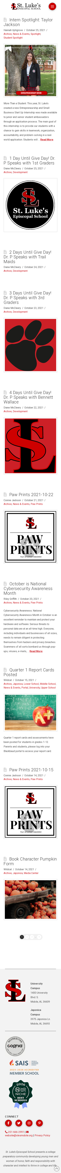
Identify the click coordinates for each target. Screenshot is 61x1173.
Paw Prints (37, 504)
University (34, 687)
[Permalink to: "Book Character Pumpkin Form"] (30, 899)
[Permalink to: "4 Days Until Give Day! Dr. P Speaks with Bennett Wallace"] (30, 445)
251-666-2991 (16, 1132)
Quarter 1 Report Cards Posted (29, 672)
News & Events (21, 33)
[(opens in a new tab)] (30, 205)
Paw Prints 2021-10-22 (31, 494)
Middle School (48, 683)
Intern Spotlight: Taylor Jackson (28, 22)
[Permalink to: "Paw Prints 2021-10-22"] (30, 536)
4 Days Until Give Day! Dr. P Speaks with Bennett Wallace (28, 397)
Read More (46, 139)
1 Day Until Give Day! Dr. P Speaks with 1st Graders (29, 161)
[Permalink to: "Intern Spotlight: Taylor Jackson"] (30, 70)
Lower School (31, 683)
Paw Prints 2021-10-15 (31, 769)
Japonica (18, 683)
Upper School (48, 687)
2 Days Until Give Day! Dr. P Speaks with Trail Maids (27, 257)
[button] (52, 6)
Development (20, 172)
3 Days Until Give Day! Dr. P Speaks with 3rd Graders (27, 298)
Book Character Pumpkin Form (30, 861)
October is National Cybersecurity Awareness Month (28, 588)
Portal (24, 687)
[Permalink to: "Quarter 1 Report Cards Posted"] (30, 712)
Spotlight (36, 33)
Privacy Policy (42, 1135)
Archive (8, 33)
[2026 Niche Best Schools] (20, 1094)
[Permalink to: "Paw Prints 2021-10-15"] (30, 812)
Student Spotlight (13, 37)
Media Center (31, 873)
